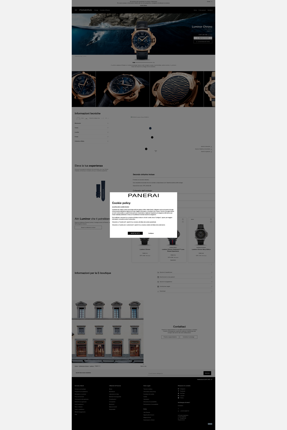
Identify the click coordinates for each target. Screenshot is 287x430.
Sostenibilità (43, 25)
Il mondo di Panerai (45, 15)
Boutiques (42, 18)
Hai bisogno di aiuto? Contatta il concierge (50, 426)
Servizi (41, 22)
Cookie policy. (131, 219)
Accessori (42, 11)
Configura (151, 233)
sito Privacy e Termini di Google (162, 211)
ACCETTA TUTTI (135, 233)
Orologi (41, 8)
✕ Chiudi (41, 4)
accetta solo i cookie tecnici (120, 206)
